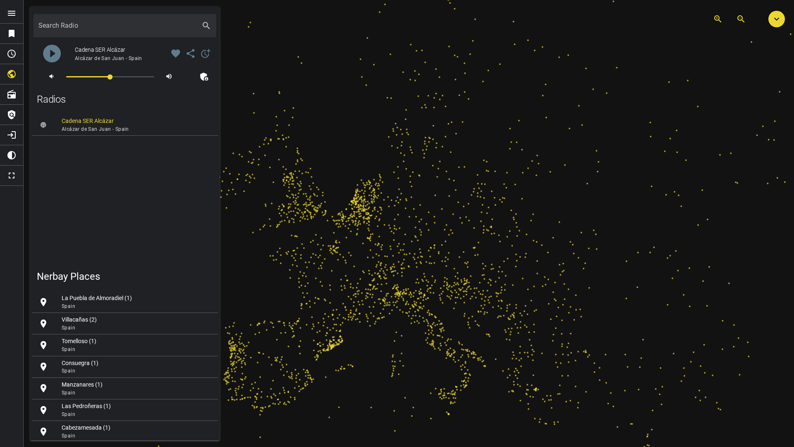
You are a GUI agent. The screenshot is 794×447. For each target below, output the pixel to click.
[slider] (110, 76)
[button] (776, 19)
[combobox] (117, 29)
